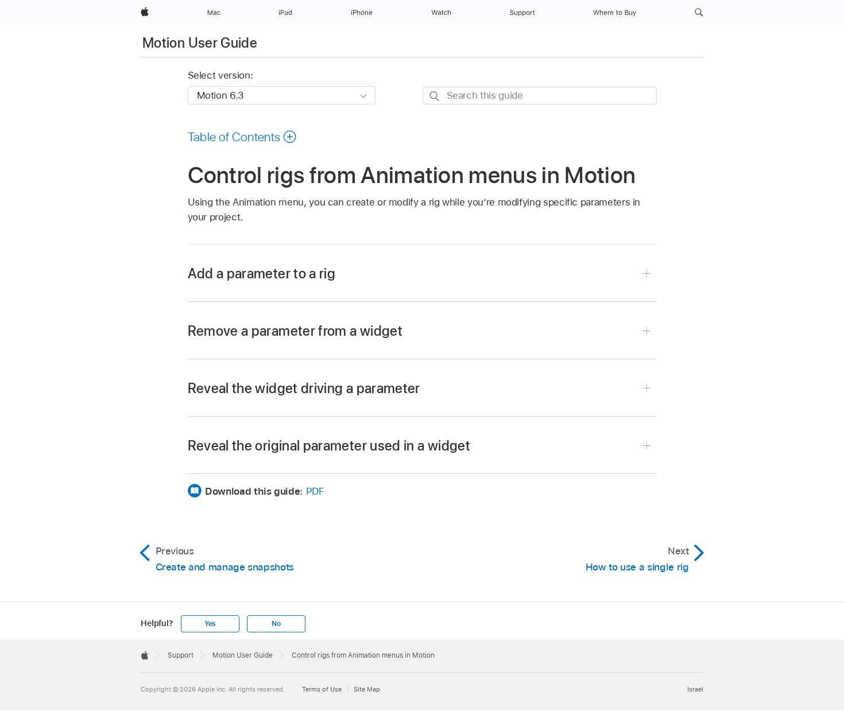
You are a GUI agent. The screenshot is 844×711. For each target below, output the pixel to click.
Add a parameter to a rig (262, 273)
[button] (699, 12)
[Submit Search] (435, 96)
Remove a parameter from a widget (295, 331)
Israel (695, 689)
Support (180, 655)
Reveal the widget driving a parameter (304, 388)
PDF (315, 491)
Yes (210, 624)
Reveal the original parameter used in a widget (329, 445)
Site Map (367, 689)
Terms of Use (322, 689)
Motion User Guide (199, 42)
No (276, 624)
